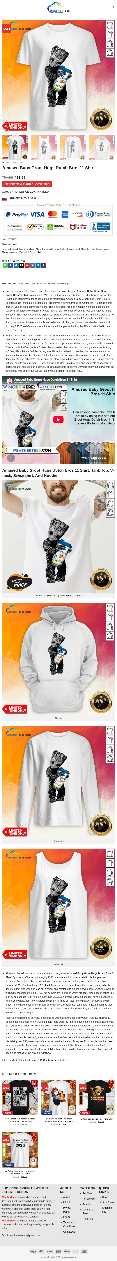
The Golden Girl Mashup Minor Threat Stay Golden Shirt (20, 1120)
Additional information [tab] (32, 283)
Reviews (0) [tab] (63, 283)
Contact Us (69, 1231)
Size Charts (108, 1202)
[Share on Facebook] (10, 265)
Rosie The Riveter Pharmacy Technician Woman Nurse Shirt (58, 1120)
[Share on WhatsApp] (5, 265)
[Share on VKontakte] (32, 265)
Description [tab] (9, 283)
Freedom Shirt (73, 249)
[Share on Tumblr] (43, 265)
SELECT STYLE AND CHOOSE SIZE (27, 184)
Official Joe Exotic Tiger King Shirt (97, 1119)
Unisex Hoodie (102, 249)
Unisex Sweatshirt (10, 252)
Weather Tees (17, 260)
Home (5, 163)
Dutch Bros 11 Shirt (57, 249)
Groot (85, 299)
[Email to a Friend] (21, 265)
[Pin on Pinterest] (27, 265)
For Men (87, 1193)
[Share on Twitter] (16, 265)
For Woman (89, 1198)
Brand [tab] (51, 283)
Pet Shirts (88, 1218)
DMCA (67, 1202)
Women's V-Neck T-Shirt (30, 252)
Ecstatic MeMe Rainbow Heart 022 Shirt (27, 985)
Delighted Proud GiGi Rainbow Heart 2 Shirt (43, 1060)
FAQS (66, 1217)
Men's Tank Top (88, 249)
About (66, 1197)
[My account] (113, 7)
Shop (105, 1197)
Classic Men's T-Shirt (38, 249)
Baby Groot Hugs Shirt (18, 249)
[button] (4, 7)
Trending (17, 163)
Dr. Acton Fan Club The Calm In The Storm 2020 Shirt (20, 1172)
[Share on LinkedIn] (38, 265)
